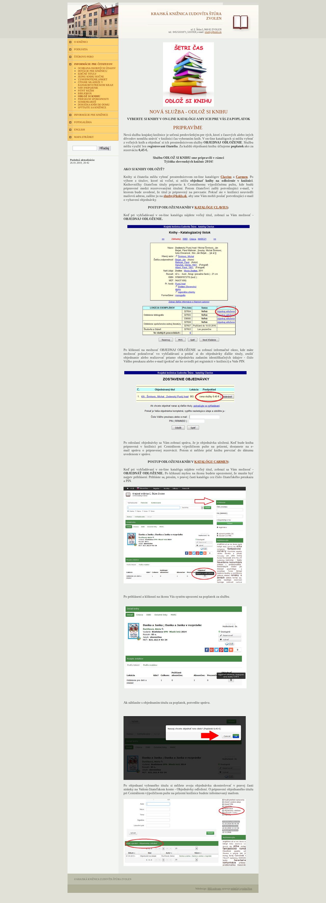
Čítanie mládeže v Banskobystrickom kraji (95, 83)
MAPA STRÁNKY (84, 137)
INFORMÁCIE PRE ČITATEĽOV (93, 64)
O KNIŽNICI (81, 42)
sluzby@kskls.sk (213, 32)
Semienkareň (87, 101)
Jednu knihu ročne (91, 76)
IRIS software (214, 888)
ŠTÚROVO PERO (83, 56)
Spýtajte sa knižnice (92, 107)
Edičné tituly (87, 73)
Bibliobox (85, 93)
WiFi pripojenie (88, 87)
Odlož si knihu (89, 96)
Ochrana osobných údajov (97, 68)
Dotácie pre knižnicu (92, 71)
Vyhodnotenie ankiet (92, 79)
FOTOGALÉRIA (83, 122)
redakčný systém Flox (241, 888)
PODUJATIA (81, 49)
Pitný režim (86, 90)
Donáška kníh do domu (94, 104)
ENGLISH (79, 129)
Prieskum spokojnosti (93, 99)
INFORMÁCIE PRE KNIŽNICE (91, 114)
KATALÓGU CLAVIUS (211, 207)
